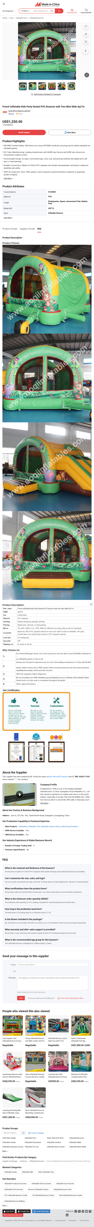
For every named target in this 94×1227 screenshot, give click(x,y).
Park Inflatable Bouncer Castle (70, 1195)
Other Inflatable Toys (46, 1172)
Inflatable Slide (27, 1172)
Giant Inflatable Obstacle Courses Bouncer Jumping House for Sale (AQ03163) (35, 1077)
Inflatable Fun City (32, 1147)
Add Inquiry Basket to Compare (47, 94)
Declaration (72, 1220)
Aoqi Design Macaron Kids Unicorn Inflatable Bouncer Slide (12, 1077)
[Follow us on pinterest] (90, 1211)
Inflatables (23, 826)
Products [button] (24, 11)
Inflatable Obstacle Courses (12, 1147)
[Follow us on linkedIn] (67, 1215)
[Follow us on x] (79, 1211)
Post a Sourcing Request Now (70, 998)
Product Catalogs (37, 1133)
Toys (11, 18)
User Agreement (60, 1220)
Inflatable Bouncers (76, 1138)
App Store (9, 1211)
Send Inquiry (24, 132)
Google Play (23, 1211)
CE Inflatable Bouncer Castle (43, 1195)
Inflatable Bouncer (37, 18)
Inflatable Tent (34, 826)
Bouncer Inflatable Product (38, 1189)
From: (14, 965)
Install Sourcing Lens (14, 1215)
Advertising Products (69, 826)
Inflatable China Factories (41, 1183)
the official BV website (58, 776)
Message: (12, 978)
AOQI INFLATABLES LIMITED (19, 111)
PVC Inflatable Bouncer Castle (15, 1195)
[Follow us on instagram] (83, 1211)
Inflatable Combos (54, 1142)
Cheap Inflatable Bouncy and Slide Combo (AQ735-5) (35, 1041)
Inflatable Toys (21, 18)
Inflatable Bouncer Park (62, 1189)
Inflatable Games (48, 826)
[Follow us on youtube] (86, 1211)
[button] (3, 3)
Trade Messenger (41, 1211)
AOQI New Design (9, 1138)
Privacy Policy (84, 1220)
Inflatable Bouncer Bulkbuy (14, 1201)
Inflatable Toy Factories (65, 1183)
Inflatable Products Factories (15, 1183)
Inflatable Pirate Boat (33, 1142)
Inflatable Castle (10, 1172)
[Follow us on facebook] (76, 1211)
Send (21, 998)
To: (15, 971)
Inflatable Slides (75, 1142)
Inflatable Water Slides (77, 1147)
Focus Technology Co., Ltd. (30, 1220)
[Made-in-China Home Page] (47, 4)
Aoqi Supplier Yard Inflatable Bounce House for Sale (11, 1041)
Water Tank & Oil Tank (55, 1138)
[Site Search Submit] (59, 10)
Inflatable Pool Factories (13, 1189)
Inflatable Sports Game (56, 1147)
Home (4, 18)
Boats (58, 826)
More (4, 1205)
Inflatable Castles (9, 1142)
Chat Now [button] (71, 132)
